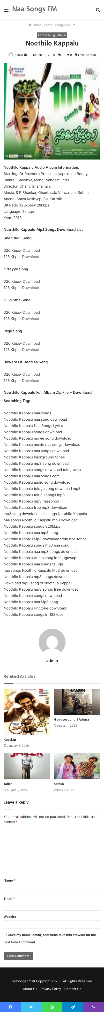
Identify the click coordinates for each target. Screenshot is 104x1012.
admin (19, 55)
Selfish (59, 784)
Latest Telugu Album (59, 25)
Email (9, 898)
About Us (30, 989)
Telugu (28, 211)
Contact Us (72, 989)
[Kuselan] (27, 712)
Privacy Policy (51, 989)
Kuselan (10, 740)
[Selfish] (77, 766)
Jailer (8, 784)
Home (37, 25)
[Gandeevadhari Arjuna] (77, 702)
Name (9, 880)
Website (10, 917)
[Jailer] (27, 766)
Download (31, 250)
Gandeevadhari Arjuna (71, 720)
